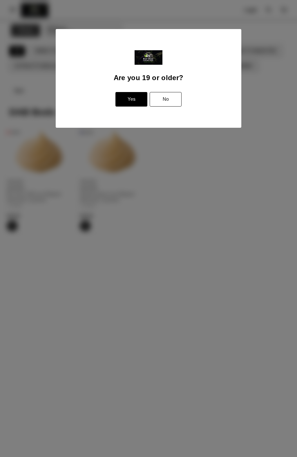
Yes (131, 99)
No (166, 99)
